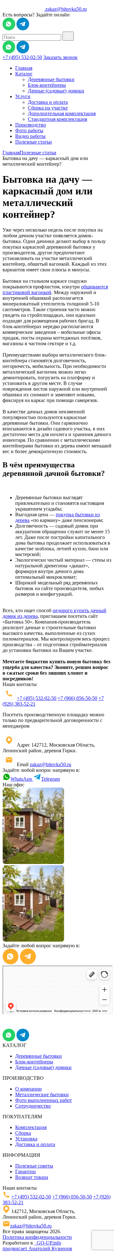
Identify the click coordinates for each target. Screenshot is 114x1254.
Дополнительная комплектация (62, 113)
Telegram (50, 779)
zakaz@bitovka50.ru (66, 9)
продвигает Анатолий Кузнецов (37, 1248)
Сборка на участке (48, 107)
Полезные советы (34, 1165)
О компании (28, 1088)
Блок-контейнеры (47, 85)
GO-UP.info (47, 1242)
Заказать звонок (60, 57)
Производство (30, 124)
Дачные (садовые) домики (56, 90)
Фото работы (29, 130)
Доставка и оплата (48, 102)
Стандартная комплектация (57, 119)
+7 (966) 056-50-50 (77, 698)
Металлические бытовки (42, 1094)
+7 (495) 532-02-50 (22, 57)
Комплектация (31, 1127)
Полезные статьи (33, 142)
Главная (23, 68)
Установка (26, 1138)
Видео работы (30, 136)
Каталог (24, 73)
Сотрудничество (33, 1106)
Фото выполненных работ (43, 1100)
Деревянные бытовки (51, 79)
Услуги (22, 96)
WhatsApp (21, 779)
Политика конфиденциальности (37, 1237)
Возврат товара (31, 1177)
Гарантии (25, 1171)
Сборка (23, 1133)
